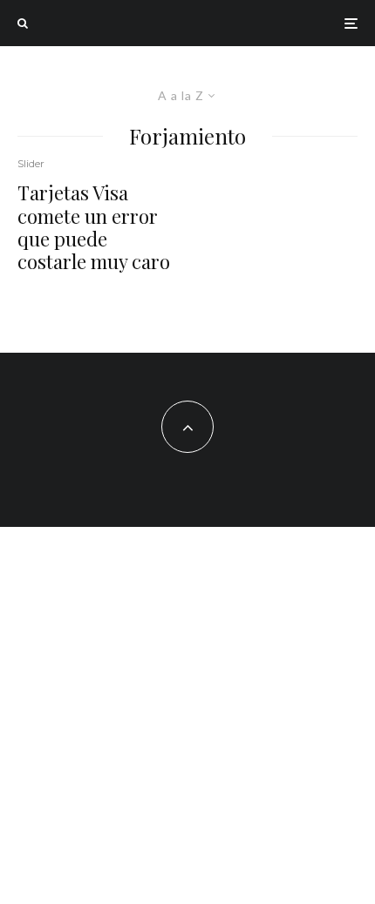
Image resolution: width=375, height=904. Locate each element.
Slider (30, 163)
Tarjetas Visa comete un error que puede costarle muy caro (93, 227)
